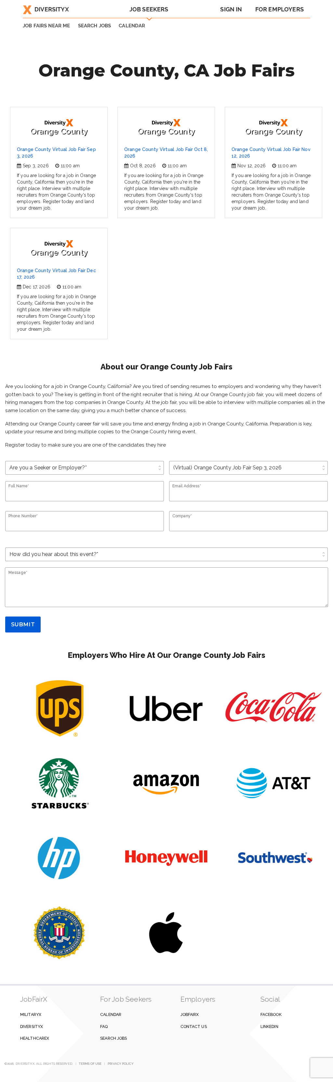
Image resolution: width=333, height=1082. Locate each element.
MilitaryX (30, 1014)
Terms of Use (90, 1063)
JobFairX (189, 1014)
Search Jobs (113, 1038)
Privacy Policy (120, 1063)
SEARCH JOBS (94, 26)
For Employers (279, 9)
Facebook (271, 1014)
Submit (23, 624)
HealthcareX (34, 1038)
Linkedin (269, 1026)
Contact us (193, 1026)
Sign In (231, 9)
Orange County (58, 131)
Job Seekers (148, 9)
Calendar (132, 26)
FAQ (104, 1026)
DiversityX (51, 9)
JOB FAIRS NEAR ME (46, 26)
